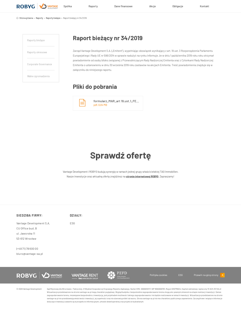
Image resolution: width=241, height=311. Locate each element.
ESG (72, 223)
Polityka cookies (158, 274)
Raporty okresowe (37, 52)
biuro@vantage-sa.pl (29, 253)
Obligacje (177, 6)
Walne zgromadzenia (38, 76)
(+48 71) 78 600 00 (27, 248)
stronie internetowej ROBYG (142, 176)
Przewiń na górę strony (206, 274)
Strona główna (26, 18)
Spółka (68, 6)
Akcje (152, 6)
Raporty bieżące (53, 18)
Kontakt (204, 6)
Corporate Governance (39, 64)
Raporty (93, 6)
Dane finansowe (123, 6)
